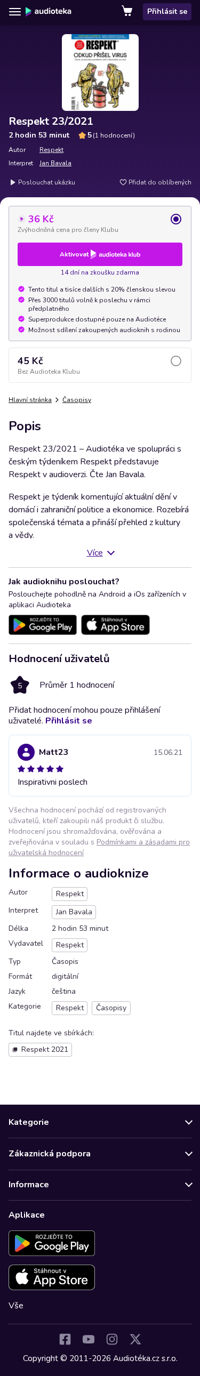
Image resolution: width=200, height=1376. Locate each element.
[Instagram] (112, 1339)
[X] (135, 1339)
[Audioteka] (48, 11)
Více (95, 553)
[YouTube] (88, 1339)
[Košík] (128, 11)
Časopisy (76, 400)
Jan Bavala (55, 163)
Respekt (51, 150)
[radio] (100, 223)
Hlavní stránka (30, 400)
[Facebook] (65, 1339)
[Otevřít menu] (15, 11)
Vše (16, 1305)
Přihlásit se (167, 11)
